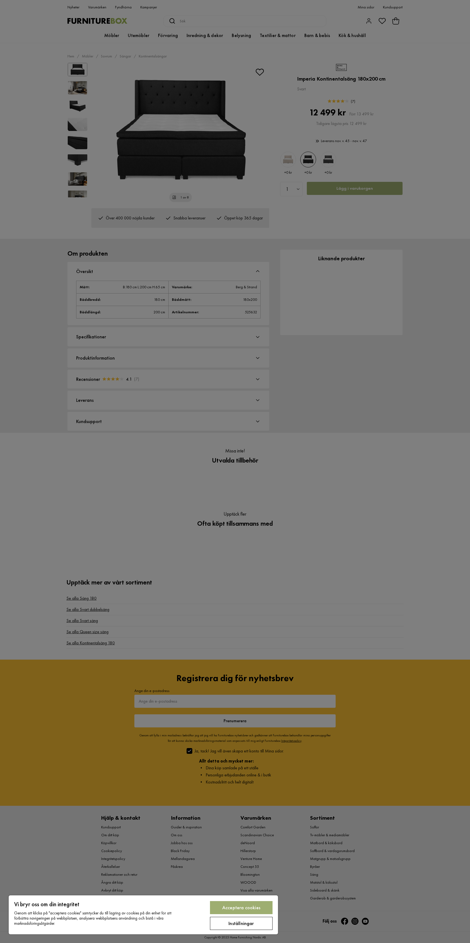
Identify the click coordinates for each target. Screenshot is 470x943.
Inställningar (241, 923)
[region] (143, 914)
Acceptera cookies (241, 907)
